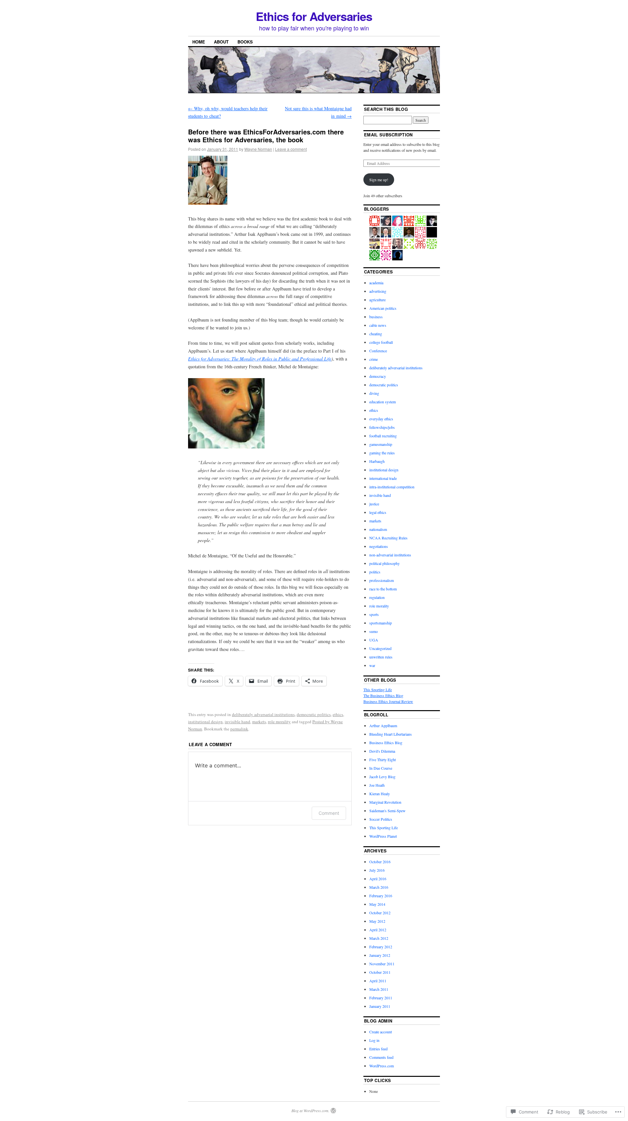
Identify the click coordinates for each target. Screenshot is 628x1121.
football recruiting (383, 435)
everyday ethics (381, 418)
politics (374, 571)
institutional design (205, 722)
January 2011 (379, 1006)
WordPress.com (381, 1065)
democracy (377, 376)
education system (382, 401)
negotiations (378, 546)
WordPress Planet (383, 836)
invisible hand (237, 722)
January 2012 (379, 955)
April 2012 (377, 929)
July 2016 (377, 870)
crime (373, 359)
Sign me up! (378, 179)
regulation (377, 597)
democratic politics (314, 714)
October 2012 (380, 912)
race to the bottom (383, 588)
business (376, 316)
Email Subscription (388, 134)
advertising (377, 291)
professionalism (381, 580)
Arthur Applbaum (383, 725)
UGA (373, 639)
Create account (380, 1031)
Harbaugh (377, 461)
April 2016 (377, 878)
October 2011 (380, 972)
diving (374, 393)
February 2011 (380, 997)
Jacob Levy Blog (382, 776)
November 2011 (381, 963)
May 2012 (377, 921)
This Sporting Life (377, 689)
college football (381, 342)
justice (374, 503)
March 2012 (378, 938)
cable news (377, 325)
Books (245, 42)
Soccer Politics (380, 819)
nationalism (378, 529)
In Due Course (380, 768)
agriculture (377, 299)
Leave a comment (291, 149)
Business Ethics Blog (385, 742)
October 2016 (380, 861)
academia (376, 282)
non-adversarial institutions (390, 554)
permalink (239, 729)
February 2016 (380, 895)
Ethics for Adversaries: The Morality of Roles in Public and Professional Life (259, 359)
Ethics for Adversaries (314, 16)
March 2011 (378, 989)
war (372, 665)
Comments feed (381, 1057)
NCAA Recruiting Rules (388, 537)
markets (259, 722)
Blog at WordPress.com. (310, 1110)
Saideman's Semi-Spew (387, 810)
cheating (375, 333)
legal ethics (377, 512)
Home (198, 42)
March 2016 (378, 887)
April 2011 (377, 980)
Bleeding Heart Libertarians (390, 734)
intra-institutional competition (391, 486)
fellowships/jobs (382, 427)
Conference (378, 350)
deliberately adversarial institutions (263, 714)
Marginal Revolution (385, 802)
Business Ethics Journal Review (388, 701)
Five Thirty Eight (382, 759)
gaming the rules (382, 452)
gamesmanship (380, 444)
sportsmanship (380, 622)
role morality (279, 722)
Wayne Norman (258, 149)
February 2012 (380, 946)
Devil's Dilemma (382, 751)
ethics (338, 714)
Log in (374, 1040)
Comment (329, 813)
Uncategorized (380, 648)
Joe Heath (377, 785)
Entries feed (378, 1048)
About (221, 42)
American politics (382, 308)
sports (374, 614)
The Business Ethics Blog (383, 695)
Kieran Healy (379, 793)
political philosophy (384, 563)
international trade (383, 478)
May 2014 (377, 904)
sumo (373, 631)
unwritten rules (380, 656)
